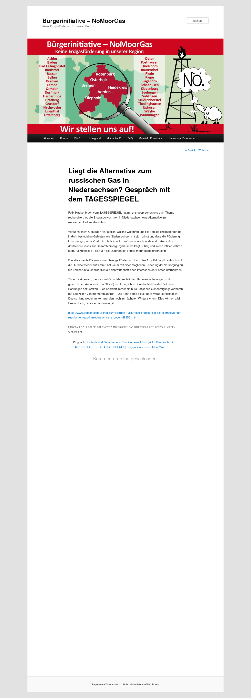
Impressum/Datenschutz (183, 138)
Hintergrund (94, 138)
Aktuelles (48, 138)
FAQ (130, 138)
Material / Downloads (151, 138)
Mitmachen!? (114, 138)
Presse (64, 138)
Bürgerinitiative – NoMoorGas (83, 20)
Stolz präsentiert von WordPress (141, 684)
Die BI (77, 138)
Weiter (203, 150)
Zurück (190, 150)
